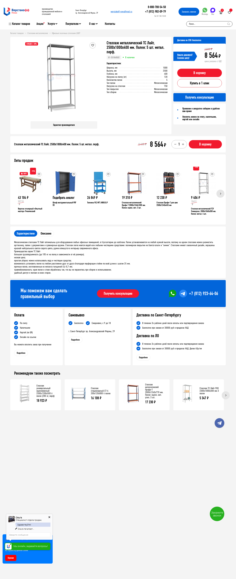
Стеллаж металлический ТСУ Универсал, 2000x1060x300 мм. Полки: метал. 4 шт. (203, 211)
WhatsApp (205, 14)
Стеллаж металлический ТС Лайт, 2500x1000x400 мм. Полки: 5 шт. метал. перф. (56, 144)
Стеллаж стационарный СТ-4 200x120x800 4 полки (100, 391)
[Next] (220, 194)
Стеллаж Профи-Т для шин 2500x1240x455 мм (167, 204)
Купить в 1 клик (199, 83)
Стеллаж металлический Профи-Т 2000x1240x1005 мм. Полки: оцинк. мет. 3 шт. (133, 205)
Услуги (51, 23)
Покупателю (72, 23)
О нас (92, 23)
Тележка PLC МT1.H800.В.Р (97, 202)
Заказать (189, 11)
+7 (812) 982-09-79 (155, 11)
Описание (46, 233)
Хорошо (11, 557)
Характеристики (26, 233)
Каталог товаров (21, 23)
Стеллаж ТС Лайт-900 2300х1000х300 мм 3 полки (209, 391)
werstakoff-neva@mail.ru (121, 11)
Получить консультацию (118, 293)
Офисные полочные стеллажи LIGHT (66, 33)
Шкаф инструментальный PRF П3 (64, 204)
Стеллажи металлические (37, 33)
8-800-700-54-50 (157, 7)
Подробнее (21, 353)
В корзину (199, 73)
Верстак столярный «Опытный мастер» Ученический (30, 210)
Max (212, 14)
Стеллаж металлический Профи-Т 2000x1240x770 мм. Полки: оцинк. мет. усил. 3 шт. (154, 391)
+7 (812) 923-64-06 (203, 293)
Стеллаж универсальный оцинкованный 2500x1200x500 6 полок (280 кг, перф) (45, 390)
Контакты (110, 24)
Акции (40, 24)
